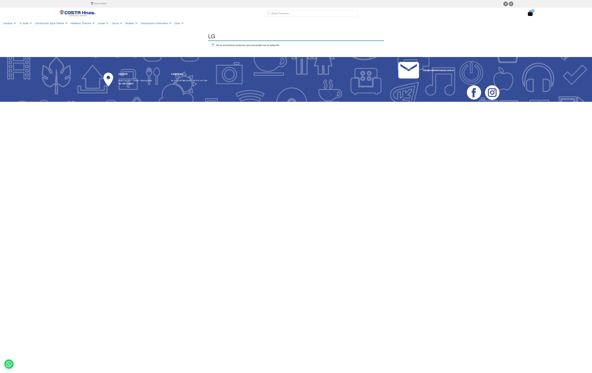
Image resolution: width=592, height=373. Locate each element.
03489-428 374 (192, 80)
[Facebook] (505, 4)
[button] (10, 23)
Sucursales (100, 3)
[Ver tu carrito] (530, 14)
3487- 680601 (128, 83)
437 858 (203, 80)
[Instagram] (511, 4)
